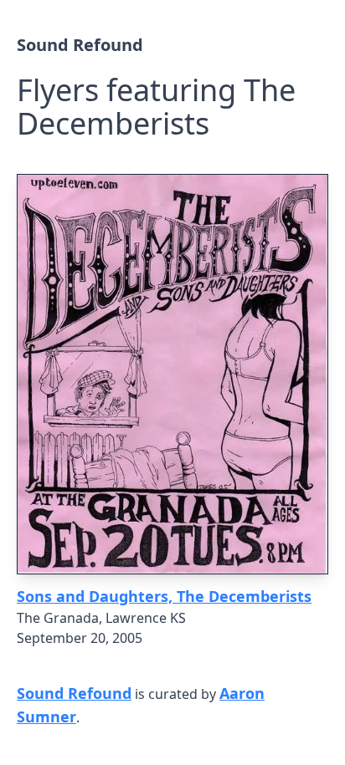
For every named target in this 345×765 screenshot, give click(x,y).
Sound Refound (80, 44)
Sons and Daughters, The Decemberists (164, 596)
